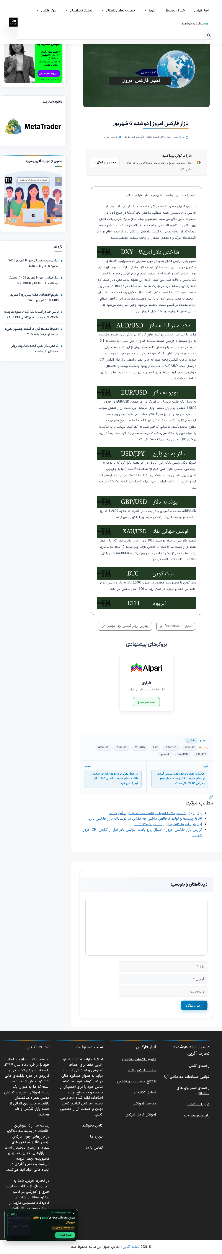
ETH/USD (140, 747)
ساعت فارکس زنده (142, 1070)
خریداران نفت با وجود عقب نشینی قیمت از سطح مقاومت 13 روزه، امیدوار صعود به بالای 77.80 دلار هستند (181, 779)
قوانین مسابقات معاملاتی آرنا (186, 1077)
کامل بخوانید (92, 1125)
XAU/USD (183, 754)
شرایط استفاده (198, 1104)
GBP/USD (103, 747)
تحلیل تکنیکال (145, 1092)
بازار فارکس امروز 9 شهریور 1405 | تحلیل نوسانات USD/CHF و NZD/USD (34, 281)
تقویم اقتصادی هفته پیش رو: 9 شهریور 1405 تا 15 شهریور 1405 (34, 298)
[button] (208, 34)
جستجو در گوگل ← (105, 162)
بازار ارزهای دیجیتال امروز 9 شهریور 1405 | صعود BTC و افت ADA (33, 263)
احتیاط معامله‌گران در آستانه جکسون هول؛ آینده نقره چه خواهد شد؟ (32, 332)
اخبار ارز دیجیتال (175, 10)
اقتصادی (165, 754)
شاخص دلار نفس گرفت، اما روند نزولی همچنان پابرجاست (35, 349)
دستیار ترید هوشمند (193, 23)
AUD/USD (189, 747)
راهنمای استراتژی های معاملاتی (193, 1090)
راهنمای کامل (199, 1066)
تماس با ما (94, 1148)
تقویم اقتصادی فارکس (139, 1059)
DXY (155, 747)
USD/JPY (201, 754)
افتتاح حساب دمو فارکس (136, 1081)
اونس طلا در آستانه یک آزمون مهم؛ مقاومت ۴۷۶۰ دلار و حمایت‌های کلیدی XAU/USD (31, 315)
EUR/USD (121, 747)
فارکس (190, 741)
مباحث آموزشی (144, 1103)
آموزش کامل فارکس (141, 1114)
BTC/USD (171, 747)
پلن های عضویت (196, 1115)
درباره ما (96, 1137)
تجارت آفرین (131, 1246)
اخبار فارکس (201, 10)
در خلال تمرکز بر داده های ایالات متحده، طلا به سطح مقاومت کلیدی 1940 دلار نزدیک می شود (114, 779)
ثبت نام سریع (146, 702)
